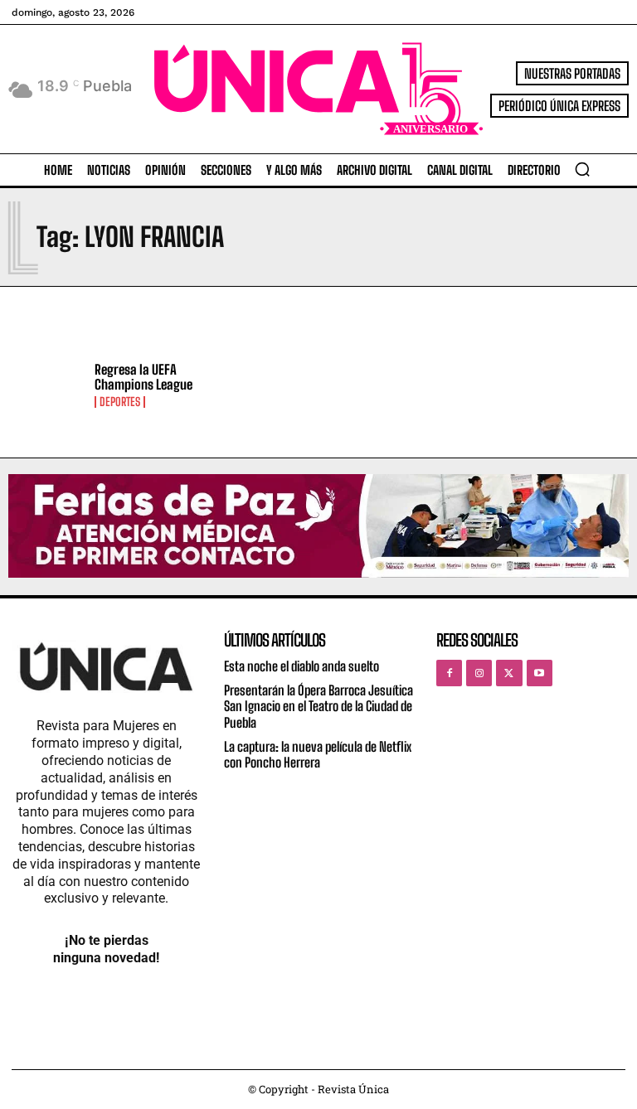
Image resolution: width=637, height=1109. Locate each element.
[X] (509, 672)
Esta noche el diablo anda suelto (301, 666)
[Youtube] (539, 672)
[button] (582, 169)
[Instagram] (479, 672)
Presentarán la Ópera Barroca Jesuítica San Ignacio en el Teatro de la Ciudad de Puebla (318, 705)
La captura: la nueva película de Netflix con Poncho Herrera (317, 754)
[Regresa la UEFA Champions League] (47, 385)
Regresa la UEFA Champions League (143, 376)
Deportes (120, 402)
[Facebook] (449, 672)
